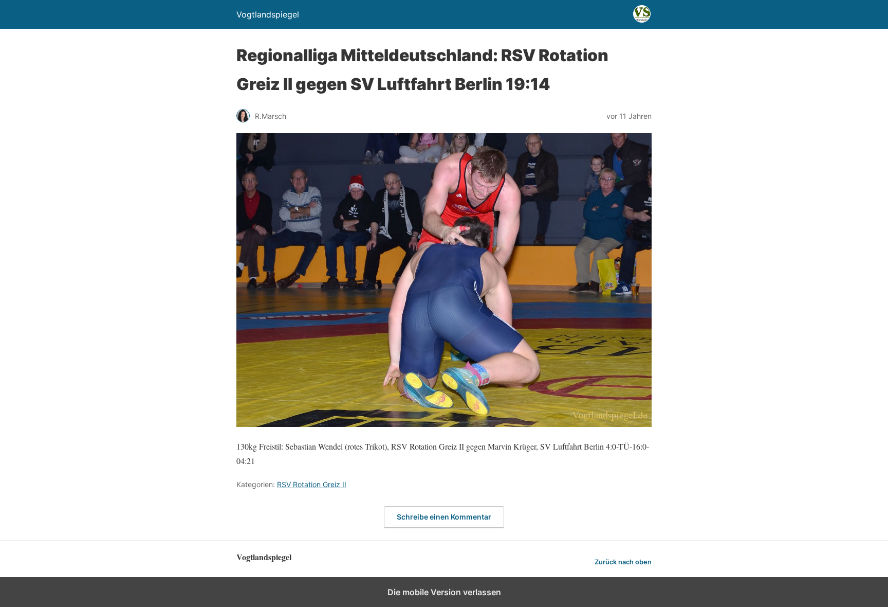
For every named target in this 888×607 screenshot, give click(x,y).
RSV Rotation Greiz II (311, 484)
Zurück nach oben (623, 562)
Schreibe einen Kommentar (444, 516)
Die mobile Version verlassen (444, 592)
